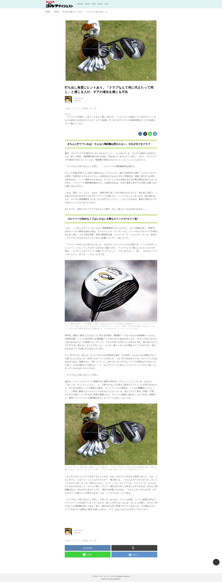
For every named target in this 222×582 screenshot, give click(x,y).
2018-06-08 (78, 98)
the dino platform (114, 579)
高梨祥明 (77, 101)
